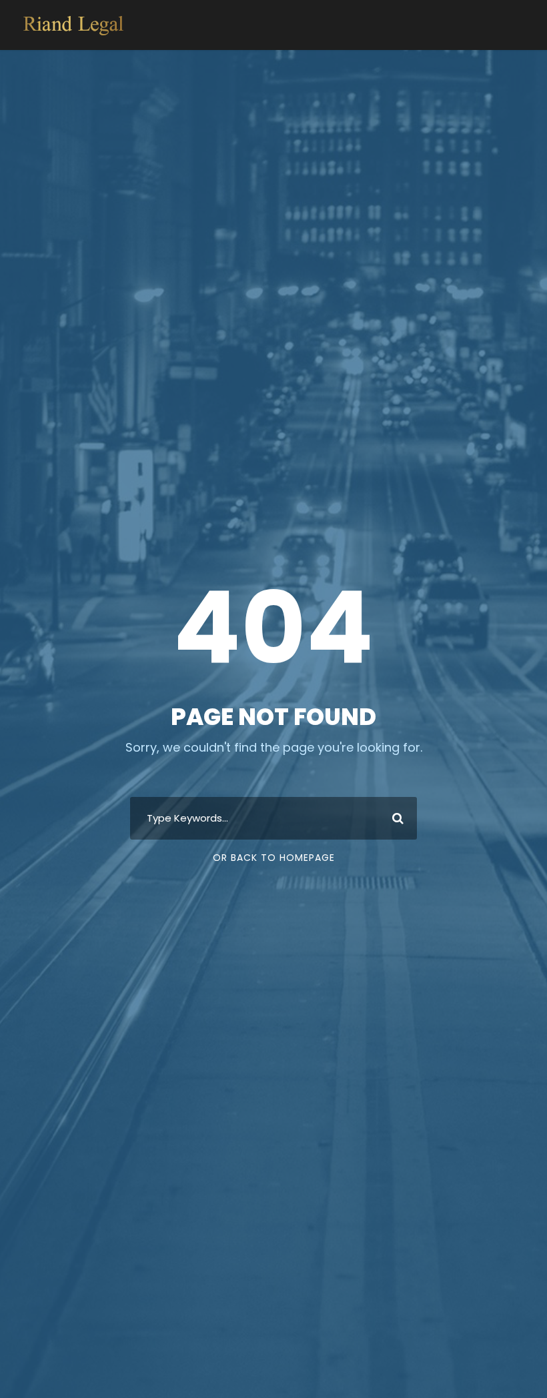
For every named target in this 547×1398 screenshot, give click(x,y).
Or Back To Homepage (274, 857)
